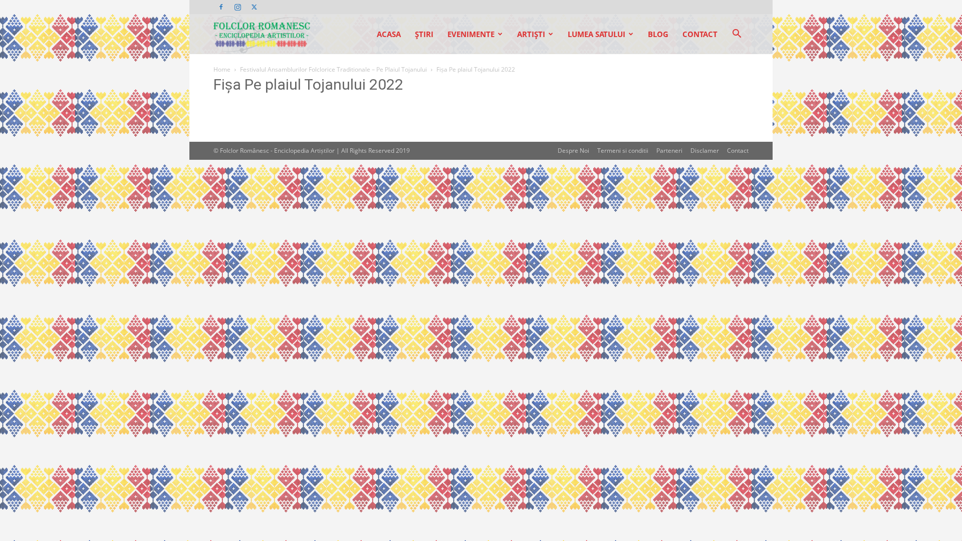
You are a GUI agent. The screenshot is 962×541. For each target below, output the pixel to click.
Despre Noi (573, 150)
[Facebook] (220, 7)
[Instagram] (237, 7)
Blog (658, 34)
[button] (737, 35)
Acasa (389, 34)
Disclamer (704, 150)
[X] (254, 7)
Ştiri (424, 34)
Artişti (531, 34)
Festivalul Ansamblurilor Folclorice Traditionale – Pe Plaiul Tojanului (333, 69)
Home (221, 69)
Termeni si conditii (622, 150)
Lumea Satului (596, 34)
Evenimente (471, 34)
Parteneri (669, 150)
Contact (699, 34)
